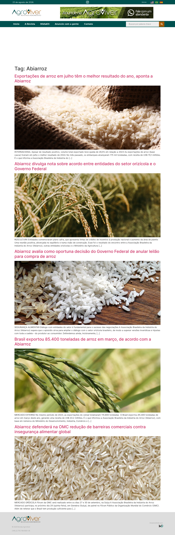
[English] (153, 2)
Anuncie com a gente (67, 24)
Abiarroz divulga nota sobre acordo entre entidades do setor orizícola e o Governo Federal (85, 166)
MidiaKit (44, 24)
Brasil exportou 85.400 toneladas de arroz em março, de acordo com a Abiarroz (82, 342)
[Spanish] (162, 2)
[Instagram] (87, 2)
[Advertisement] (87, 46)
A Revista (30, 24)
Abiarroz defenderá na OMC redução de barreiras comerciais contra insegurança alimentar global (80, 429)
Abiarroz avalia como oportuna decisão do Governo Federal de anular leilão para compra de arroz (86, 254)
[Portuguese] (157, 2)
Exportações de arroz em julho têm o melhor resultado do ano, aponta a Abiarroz (83, 78)
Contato (88, 24)
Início (16, 24)
